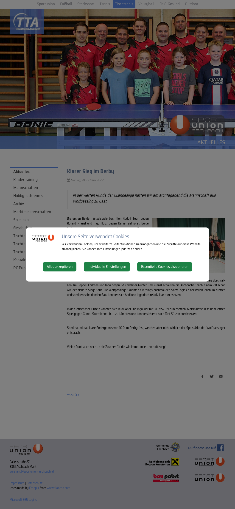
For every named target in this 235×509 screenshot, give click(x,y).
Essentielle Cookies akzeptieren (164, 266)
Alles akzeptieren (60, 266)
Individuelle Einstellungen (107, 266)
